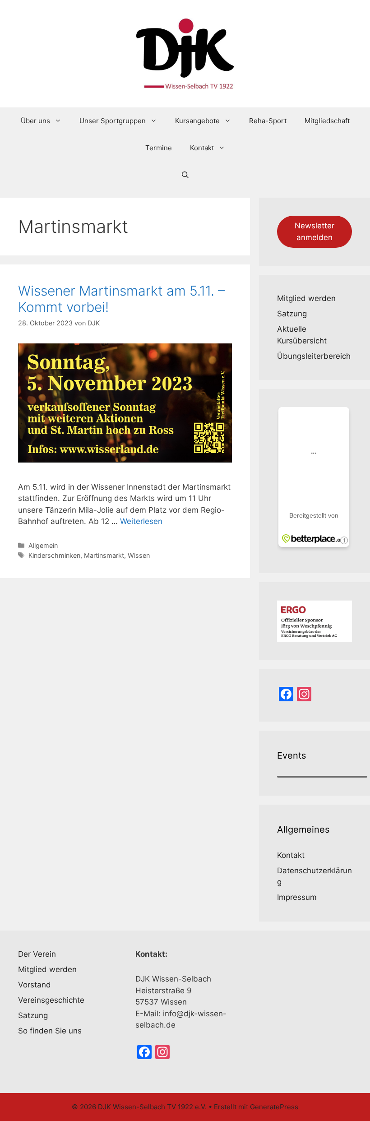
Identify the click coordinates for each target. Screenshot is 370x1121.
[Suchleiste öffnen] (185, 175)
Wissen (139, 555)
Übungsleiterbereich (314, 356)
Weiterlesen (141, 521)
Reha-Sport (268, 120)
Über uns (35, 120)
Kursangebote (197, 120)
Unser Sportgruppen (112, 120)
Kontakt (202, 148)
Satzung (292, 313)
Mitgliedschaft (327, 120)
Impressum (297, 897)
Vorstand (34, 984)
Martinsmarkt (104, 555)
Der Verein (37, 954)
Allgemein (43, 545)
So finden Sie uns (50, 1030)
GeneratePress (274, 1106)
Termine (158, 148)
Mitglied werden (306, 298)
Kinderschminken (54, 555)
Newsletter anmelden (314, 231)
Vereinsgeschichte (51, 1000)
